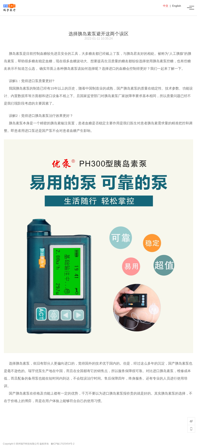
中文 (165, 5)
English (176, 5)
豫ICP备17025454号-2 (62, 443)
